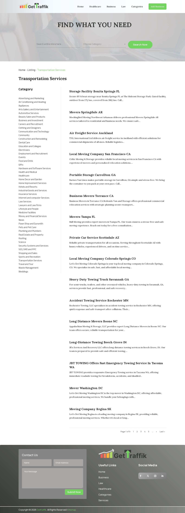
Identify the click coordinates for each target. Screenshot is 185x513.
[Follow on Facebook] (140, 476)
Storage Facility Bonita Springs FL (94, 91)
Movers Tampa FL (82, 217)
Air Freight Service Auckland (91, 133)
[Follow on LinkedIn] (162, 476)
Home (80, 6)
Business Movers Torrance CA (91, 196)
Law (123, 6)
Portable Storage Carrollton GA (92, 175)
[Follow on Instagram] (155, 476)
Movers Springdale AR (86, 112)
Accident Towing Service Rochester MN (98, 300)
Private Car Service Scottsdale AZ (94, 237)
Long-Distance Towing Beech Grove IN (98, 342)
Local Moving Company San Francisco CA (100, 154)
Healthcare (95, 6)
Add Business (157, 6)
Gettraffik (41, 509)
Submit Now (74, 492)
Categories (137, 6)
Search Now (140, 44)
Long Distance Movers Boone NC (93, 321)
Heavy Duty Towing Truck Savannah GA (99, 279)
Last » (162, 431)
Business (111, 6)
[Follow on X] (148, 476)
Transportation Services (51, 70)
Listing (31, 70)
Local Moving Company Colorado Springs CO (102, 258)
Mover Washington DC (86, 388)
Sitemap (72, 509)
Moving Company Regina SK (90, 409)
